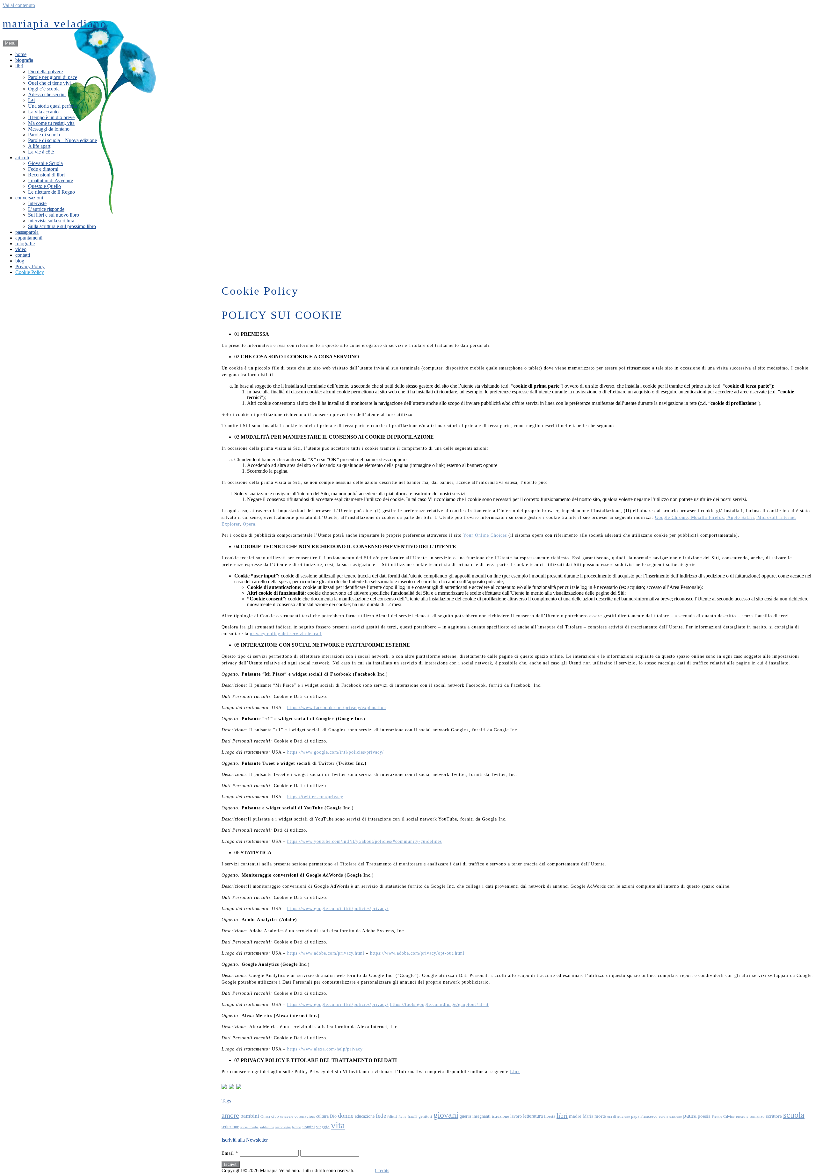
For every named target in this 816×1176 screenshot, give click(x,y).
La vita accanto (43, 111)
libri (19, 65)
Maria (588, 1116)
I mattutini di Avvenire (50, 180)
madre (575, 1116)
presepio (742, 1116)
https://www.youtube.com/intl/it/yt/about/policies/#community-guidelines (364, 841)
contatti (22, 255)
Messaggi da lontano (48, 129)
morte (600, 1116)
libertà (549, 1116)
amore (230, 1115)
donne (345, 1115)
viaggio (323, 1127)
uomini (308, 1127)
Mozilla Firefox (706, 517)
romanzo (757, 1116)
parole (663, 1116)
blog (19, 260)
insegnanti (481, 1116)
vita (338, 1125)
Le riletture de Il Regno (51, 192)
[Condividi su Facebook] (224, 1086)
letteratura (533, 1116)
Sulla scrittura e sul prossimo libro (62, 226)
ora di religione (618, 1116)
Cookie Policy (29, 272)
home (20, 54)
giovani (445, 1115)
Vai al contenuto (19, 5)
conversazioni (29, 197)
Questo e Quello (44, 186)
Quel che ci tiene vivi (49, 83)
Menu (10, 43)
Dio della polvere (45, 71)
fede (381, 1115)
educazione (365, 1116)
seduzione (230, 1126)
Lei (31, 100)
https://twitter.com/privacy (315, 796)
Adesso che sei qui (47, 94)
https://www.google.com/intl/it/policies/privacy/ (338, 908)
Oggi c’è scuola (44, 88)
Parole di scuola (44, 134)
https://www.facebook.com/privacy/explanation (336, 707)
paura (689, 1115)
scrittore (774, 1116)
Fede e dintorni (43, 169)
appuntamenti (28, 237)
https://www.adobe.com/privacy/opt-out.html (417, 953)
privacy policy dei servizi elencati (286, 633)
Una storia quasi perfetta (52, 106)
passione (675, 1116)
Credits (382, 1170)
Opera (248, 524)
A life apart (39, 146)
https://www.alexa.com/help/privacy (325, 1049)
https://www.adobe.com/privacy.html (325, 953)
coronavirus (305, 1116)
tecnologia (283, 1127)
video (20, 249)
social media (249, 1127)
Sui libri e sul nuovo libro (53, 215)
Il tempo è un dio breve (51, 117)
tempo (296, 1127)
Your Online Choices (485, 535)
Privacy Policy (30, 266)
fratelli (412, 1116)
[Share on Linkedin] (238, 1086)
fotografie (25, 243)
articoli (22, 157)
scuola (794, 1115)
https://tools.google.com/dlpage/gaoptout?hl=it (439, 1004)
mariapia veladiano (55, 24)
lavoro (516, 1116)
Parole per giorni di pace (52, 77)
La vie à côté (41, 151)
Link (515, 1071)
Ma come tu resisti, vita (51, 123)
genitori (425, 1116)
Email (230, 1153)
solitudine (267, 1127)
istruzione (500, 1116)
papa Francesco (644, 1116)
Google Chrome (671, 517)
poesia (704, 1116)
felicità (392, 1116)
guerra (465, 1116)
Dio (333, 1116)
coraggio (286, 1116)
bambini (249, 1116)
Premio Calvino (723, 1116)
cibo (275, 1116)
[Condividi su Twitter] (231, 1086)
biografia (24, 60)
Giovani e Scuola (45, 163)
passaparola (27, 232)
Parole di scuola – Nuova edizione (62, 140)
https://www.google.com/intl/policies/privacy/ (335, 752)
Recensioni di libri (46, 174)
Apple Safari (740, 517)
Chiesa (265, 1116)
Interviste (37, 203)
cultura (322, 1116)
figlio (402, 1116)
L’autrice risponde (46, 209)
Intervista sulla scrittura (51, 220)
